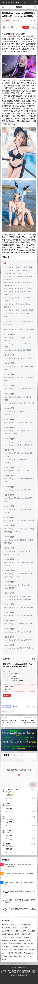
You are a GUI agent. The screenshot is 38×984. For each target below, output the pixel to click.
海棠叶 (8, 844)
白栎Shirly (5, 950)
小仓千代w (5, 940)
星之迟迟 (4, 943)
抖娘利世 (21, 940)
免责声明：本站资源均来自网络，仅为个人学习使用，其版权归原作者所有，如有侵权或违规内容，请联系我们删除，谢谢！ (19, 971)
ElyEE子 (18, 924)
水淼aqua (30, 943)
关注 (26, 27)
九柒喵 (4, 934)
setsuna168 (10, 817)
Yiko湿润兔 (23, 931)
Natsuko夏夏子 (24, 928)
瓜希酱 (27, 947)
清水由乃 (15, 947)
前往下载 (32, 21)
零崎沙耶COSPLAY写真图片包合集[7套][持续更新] (9, 722)
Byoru (12, 924)
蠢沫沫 (4, 953)
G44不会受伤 (26, 924)
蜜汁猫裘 (31, 950)
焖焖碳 (22, 947)
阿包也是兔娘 (18, 953)
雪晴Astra (5, 956)
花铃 (26, 950)
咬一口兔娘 (11, 937)
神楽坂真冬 (13, 950)
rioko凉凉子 (5, 931)
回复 (33, 798)
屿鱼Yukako (13, 940)
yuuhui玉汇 (31, 931)
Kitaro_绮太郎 (6, 928)
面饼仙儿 (29, 956)
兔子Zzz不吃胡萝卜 (26, 934)
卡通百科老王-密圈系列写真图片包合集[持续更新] (28, 722)
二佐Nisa (10, 934)
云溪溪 (17, 934)
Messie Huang (14, 36)
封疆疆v (26, 937)
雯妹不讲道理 (13, 956)
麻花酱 (4, 959)
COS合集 (6, 20)
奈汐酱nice (19, 937)
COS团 (24, 967)
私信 (33, 27)
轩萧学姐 (10, 953)
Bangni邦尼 (5, 924)
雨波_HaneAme (28, 953)
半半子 (4, 937)
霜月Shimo (22, 956)
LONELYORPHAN (12, 790)
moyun (8, 830)
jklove (8, 803)
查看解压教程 (21, 748)
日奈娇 (28, 940)
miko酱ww (15, 928)
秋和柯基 (20, 950)
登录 (9, 689)
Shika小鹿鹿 (14, 931)
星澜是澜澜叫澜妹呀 (15, 943)
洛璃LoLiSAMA (6, 947)
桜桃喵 (24, 943)
